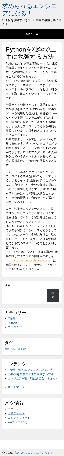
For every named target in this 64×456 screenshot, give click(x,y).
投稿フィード (16, 413)
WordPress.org (17, 422)
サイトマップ (16, 387)
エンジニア (15, 327)
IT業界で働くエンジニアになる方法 (30, 370)
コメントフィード (19, 417)
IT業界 (12, 318)
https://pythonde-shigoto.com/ (29, 260)
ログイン (13, 409)
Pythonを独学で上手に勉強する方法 (31, 374)
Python (12, 323)
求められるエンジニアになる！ (29, 9)
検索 (7, 285)
